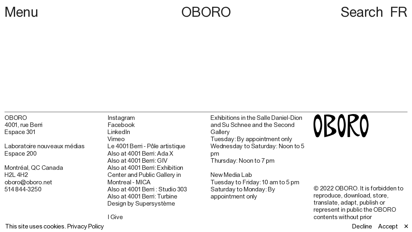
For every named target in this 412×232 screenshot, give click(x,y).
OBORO (206, 12)
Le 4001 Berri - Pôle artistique (146, 146)
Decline (362, 226)
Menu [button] (21, 12)
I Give (115, 216)
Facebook (121, 124)
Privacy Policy (85, 226)
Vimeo (116, 138)
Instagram (121, 117)
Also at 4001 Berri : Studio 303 (147, 189)
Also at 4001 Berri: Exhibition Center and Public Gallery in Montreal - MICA (145, 174)
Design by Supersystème (141, 203)
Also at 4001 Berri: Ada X (140, 153)
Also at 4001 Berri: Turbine (142, 196)
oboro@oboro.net (28, 182)
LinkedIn (119, 131)
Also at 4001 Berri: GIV (137, 160)
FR (398, 12)
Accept (388, 226)
